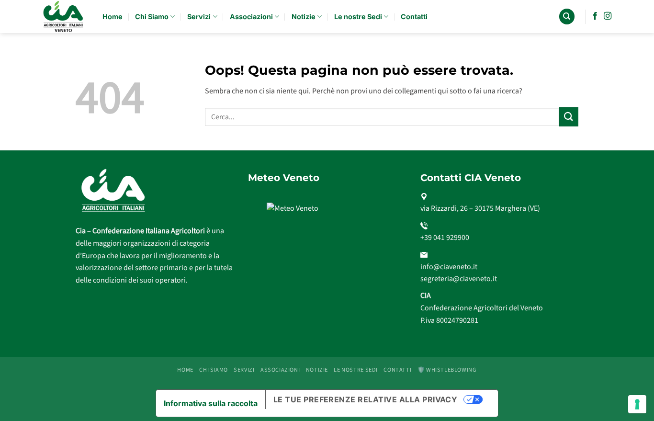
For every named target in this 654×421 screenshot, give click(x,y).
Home (112, 16)
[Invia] (568, 116)
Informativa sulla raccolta (211, 403)
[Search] (567, 16)
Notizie (304, 16)
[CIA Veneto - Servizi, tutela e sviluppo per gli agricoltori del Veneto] (64, 16)
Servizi (199, 16)
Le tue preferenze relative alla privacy (365, 399)
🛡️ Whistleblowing (447, 369)
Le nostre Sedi (358, 16)
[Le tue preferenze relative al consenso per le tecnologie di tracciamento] (637, 404)
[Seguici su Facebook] (595, 16)
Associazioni (251, 16)
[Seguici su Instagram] (607, 16)
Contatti (414, 16)
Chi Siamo (152, 16)
